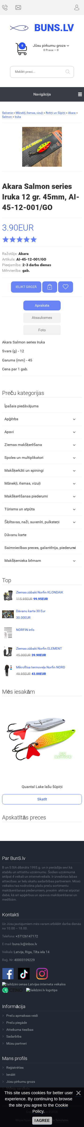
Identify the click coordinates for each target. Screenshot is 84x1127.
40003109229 (24, 960)
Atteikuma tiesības (19, 1029)
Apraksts (42, 305)
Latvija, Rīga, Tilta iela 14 (31, 952)
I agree (42, 1121)
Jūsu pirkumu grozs (20, 1081)
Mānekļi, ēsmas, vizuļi (22, 483)
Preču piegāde (16, 1022)
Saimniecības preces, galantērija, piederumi (40, 547)
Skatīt (42, 799)
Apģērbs (11, 419)
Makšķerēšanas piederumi (26, 496)
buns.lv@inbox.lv (24, 944)
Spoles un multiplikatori (23, 457)
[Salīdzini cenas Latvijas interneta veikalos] (34, 984)
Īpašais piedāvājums (21, 406)
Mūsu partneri (16, 1043)
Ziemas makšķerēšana (23, 444)
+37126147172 (27, 936)
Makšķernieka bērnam (22, 560)
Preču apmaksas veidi (22, 1015)
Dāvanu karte (15, 535)
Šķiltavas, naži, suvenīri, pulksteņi (32, 522)
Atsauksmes (42, 317)
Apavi (9, 432)
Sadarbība (13, 1036)
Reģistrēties (15, 1067)
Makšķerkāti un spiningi (24, 470)
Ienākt (10, 1074)
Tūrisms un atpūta (19, 509)
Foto (42, 330)
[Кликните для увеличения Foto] (42, 147)
